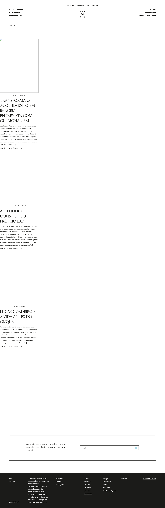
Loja (152, 9)
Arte (14, 95)
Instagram (60, 485)
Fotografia (22, 95)
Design (15, 12)
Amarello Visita (149, 479)
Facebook (60, 479)
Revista (15, 15)
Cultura (16, 9)
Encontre (147, 15)
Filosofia (87, 485)
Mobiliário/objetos (109, 491)
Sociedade (88, 494)
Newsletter (83, 5)
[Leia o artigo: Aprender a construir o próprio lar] (19, 176)
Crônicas (87, 491)
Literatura (87, 488)
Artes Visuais (19, 306)
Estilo (105, 485)
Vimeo (58, 482)
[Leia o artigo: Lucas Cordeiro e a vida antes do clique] (19, 277)
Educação (87, 482)
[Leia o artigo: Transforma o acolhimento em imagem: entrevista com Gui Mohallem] (19, 66)
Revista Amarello (13, 148)
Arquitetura (107, 482)
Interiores (106, 488)
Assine (150, 12)
